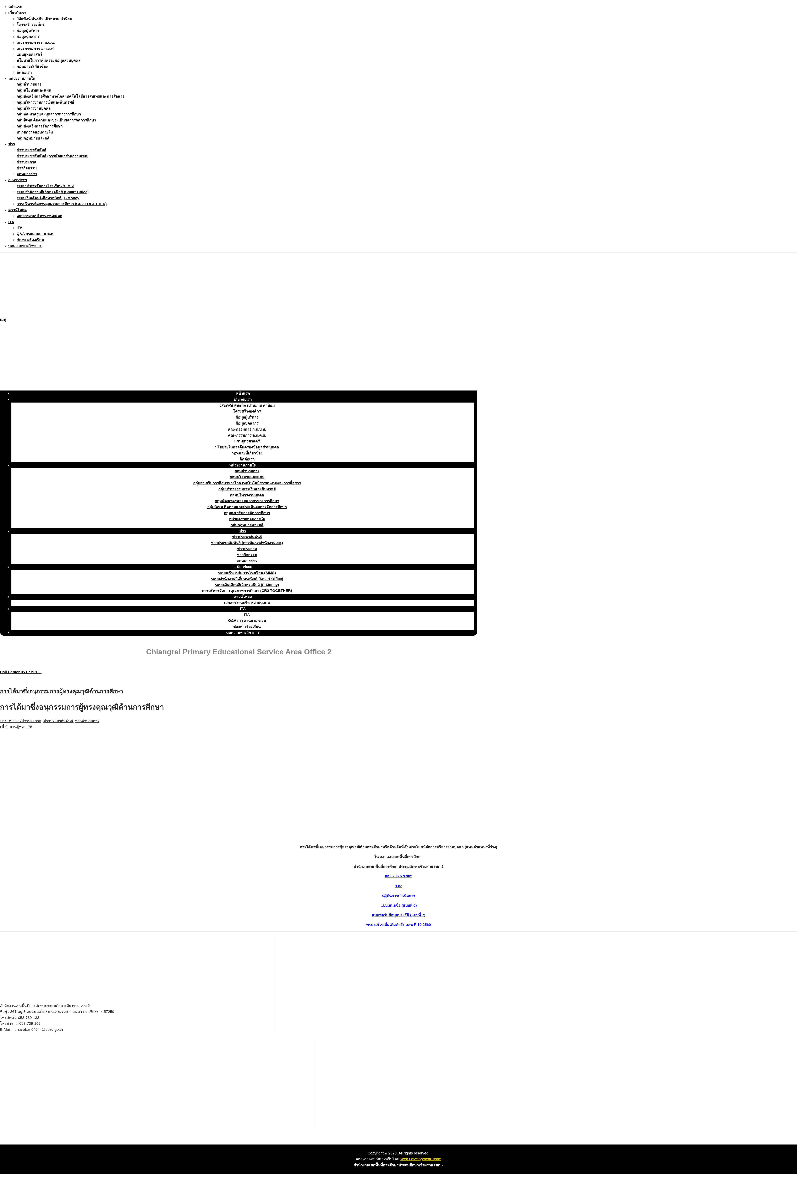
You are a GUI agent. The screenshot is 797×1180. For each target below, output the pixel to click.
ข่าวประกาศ (26, 162)
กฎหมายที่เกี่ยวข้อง (32, 66)
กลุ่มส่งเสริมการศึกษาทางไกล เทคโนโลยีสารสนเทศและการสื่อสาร (70, 96)
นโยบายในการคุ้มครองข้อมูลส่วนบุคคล (49, 60)
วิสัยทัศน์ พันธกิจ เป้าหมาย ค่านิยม (44, 19)
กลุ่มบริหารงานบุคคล (34, 108)
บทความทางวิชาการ (25, 246)
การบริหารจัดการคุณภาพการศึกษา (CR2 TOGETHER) (62, 204)
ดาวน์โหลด (17, 210)
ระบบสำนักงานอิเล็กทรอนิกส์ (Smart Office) (53, 192)
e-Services (17, 180)
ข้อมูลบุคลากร (28, 36)
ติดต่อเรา (24, 72)
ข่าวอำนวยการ (87, 721)
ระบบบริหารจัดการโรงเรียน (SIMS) (45, 186)
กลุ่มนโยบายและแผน (34, 90)
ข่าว (11, 144)
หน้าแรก (15, 7)
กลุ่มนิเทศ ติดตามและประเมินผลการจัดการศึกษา (56, 120)
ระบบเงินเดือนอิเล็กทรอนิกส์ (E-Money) (49, 198)
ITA (11, 222)
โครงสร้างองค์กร (30, 24)
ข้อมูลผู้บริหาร (28, 30)
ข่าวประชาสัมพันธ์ (31, 150)
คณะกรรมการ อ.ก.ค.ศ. (36, 49)
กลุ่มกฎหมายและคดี (33, 138)
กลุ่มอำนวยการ (29, 84)
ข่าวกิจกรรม (27, 168)
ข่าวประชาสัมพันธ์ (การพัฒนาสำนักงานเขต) (52, 156)
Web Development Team (420, 1159)
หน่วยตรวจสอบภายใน (35, 132)
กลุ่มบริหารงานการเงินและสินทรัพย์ (45, 102)
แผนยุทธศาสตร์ (29, 54)
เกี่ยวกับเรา (17, 13)
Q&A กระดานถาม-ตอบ (35, 234)
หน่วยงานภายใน (21, 78)
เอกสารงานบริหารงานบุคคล (39, 216)
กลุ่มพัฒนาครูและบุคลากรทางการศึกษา (49, 114)
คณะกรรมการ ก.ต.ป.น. (36, 42)
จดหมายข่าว (27, 174)
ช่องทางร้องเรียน (30, 240)
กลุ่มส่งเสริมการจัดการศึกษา (40, 126)
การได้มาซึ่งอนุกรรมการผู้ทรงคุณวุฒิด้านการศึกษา (61, 691)
